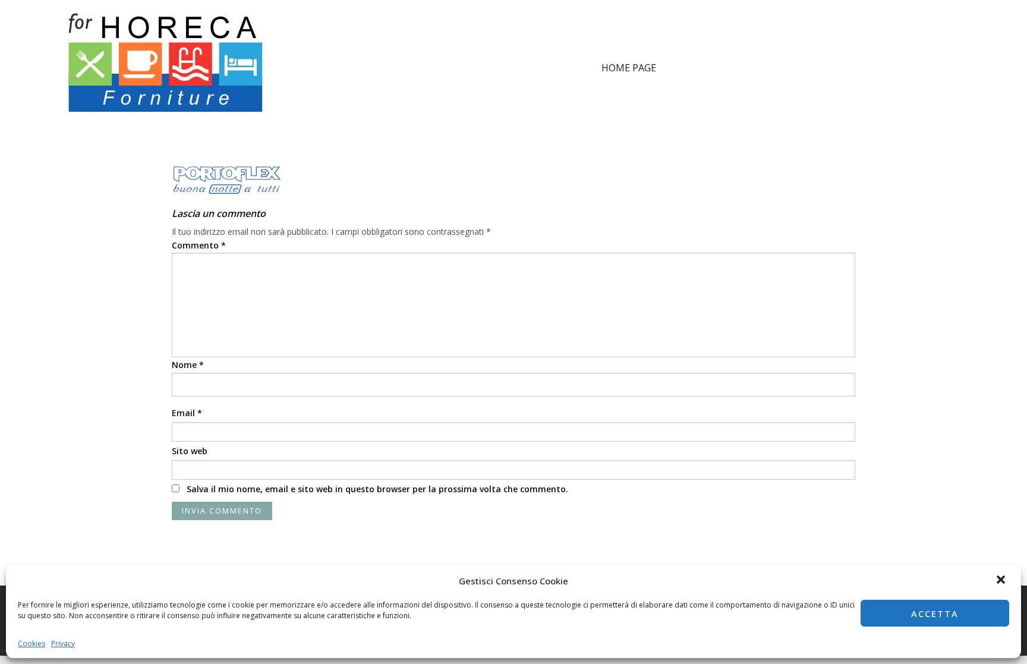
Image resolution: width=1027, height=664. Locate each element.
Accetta (935, 613)
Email (187, 412)
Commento (199, 245)
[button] (1002, 581)
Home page (628, 68)
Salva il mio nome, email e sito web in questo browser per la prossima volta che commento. (377, 489)
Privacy (63, 643)
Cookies (31, 643)
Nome (188, 364)
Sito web (189, 451)
